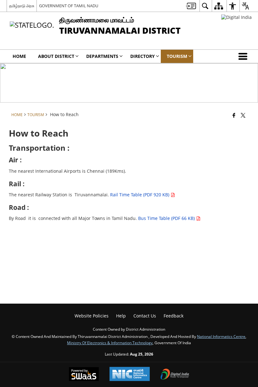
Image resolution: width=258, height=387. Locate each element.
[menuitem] (191, 6)
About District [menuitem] (56, 56)
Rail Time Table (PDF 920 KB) (140, 195)
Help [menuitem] (121, 316)
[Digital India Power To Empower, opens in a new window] (175, 374)
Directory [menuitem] (142, 56)
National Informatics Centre (221, 336)
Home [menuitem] (19, 56)
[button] (244, 56)
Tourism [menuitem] (177, 56)
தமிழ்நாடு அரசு (21, 5)
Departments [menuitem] (102, 56)
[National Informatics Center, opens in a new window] (129, 374)
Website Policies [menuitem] (92, 316)
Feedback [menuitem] (173, 316)
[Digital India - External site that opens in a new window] (236, 17)
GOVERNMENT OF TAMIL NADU (68, 5)
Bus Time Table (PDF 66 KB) (167, 218)
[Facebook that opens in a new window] (234, 115)
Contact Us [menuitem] (144, 316)
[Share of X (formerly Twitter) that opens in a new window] (243, 115)
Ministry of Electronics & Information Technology (110, 342)
